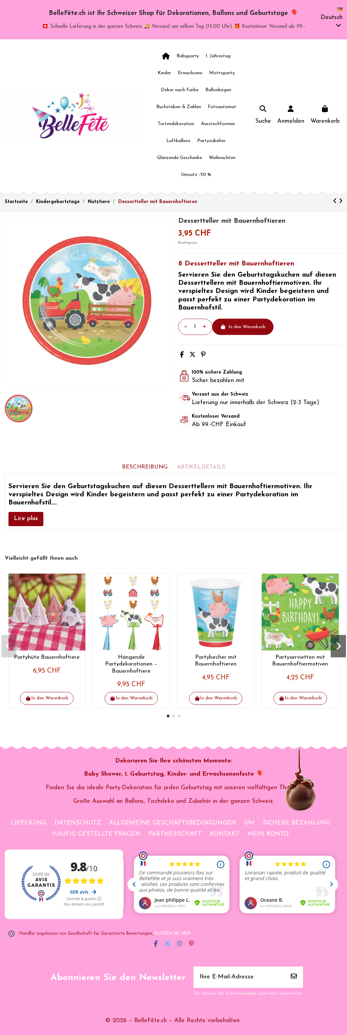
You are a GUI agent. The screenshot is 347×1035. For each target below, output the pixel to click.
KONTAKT (224, 834)
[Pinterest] (203, 355)
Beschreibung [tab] (145, 467)
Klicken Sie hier (172, 934)
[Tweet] (192, 355)
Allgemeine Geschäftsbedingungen (172, 823)
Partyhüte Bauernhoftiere (47, 657)
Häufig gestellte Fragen (96, 834)
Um (249, 823)
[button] (168, 716)
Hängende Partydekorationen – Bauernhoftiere (131, 664)
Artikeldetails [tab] (201, 467)
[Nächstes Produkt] (341, 202)
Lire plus (26, 519)
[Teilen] (182, 355)
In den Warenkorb (247, 327)
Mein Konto (268, 834)
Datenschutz (78, 823)
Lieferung (28, 823)
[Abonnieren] (294, 977)
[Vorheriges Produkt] (336, 202)
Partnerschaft (175, 834)
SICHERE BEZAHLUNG (296, 823)
